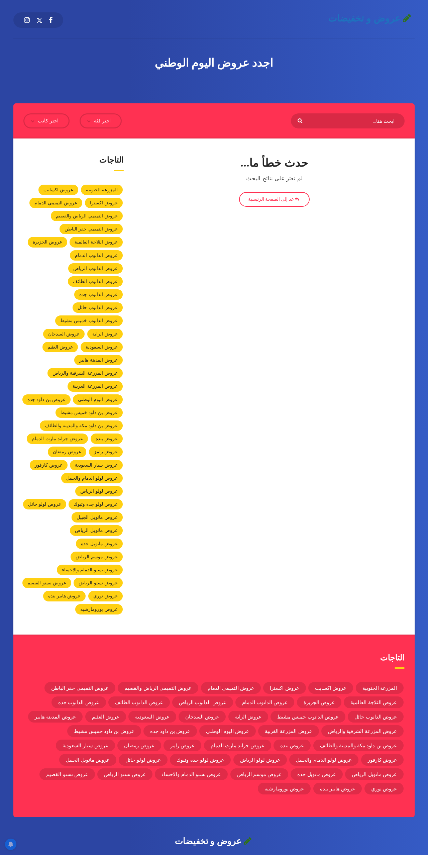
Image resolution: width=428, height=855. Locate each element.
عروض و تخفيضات (365, 18)
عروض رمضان (67, 451)
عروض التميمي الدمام (56, 202)
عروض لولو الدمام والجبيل (92, 478)
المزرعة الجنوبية (102, 189)
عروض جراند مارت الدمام (57, 438)
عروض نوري (105, 595)
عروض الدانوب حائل (98, 307)
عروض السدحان (64, 333)
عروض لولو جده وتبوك (96, 504)
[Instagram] (27, 20)
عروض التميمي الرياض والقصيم (87, 215)
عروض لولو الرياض (99, 491)
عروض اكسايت (58, 189)
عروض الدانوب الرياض (95, 268)
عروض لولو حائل (44, 504)
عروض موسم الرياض (97, 556)
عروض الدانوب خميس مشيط (89, 320)
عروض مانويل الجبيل (97, 517)
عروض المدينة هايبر (98, 360)
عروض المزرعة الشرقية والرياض (85, 373)
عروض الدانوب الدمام (96, 255)
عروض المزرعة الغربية (95, 386)
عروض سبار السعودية (96, 465)
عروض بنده (107, 438)
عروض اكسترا (104, 202)
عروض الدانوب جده (98, 294)
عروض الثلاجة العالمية (96, 242)
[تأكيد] (301, 120)
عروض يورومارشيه (99, 609)
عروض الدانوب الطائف (95, 281)
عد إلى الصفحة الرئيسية (271, 199)
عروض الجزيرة (47, 242)
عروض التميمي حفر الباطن (91, 228)
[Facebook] (50, 20)
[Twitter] (39, 20)
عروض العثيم (60, 347)
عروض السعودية (102, 347)
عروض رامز (106, 451)
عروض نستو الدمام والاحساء (90, 569)
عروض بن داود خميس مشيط (89, 412)
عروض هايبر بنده (64, 595)
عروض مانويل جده (99, 543)
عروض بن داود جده (46, 399)
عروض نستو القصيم (46, 582)
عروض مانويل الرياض (96, 530)
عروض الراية (105, 333)
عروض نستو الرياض (98, 582)
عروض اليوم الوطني (98, 399)
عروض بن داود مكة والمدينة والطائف (81, 425)
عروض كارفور (49, 465)
